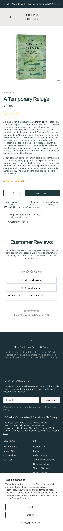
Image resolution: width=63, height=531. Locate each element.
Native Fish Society (38, 428)
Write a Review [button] (33, 280)
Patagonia (8, 92)
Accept (30, 507)
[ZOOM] (58, 80)
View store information (17, 222)
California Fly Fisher (19, 425)
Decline (30, 515)
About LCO (9, 451)
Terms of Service (41, 468)
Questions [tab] (33, 295)
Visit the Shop (10, 447)
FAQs (36, 451)
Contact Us (39, 447)
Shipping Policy (41, 464)
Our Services (9, 455)
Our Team (8, 460)
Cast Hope (22, 428)
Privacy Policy (18, 498)
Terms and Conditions (44, 460)
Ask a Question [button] (33, 288)
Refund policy (40, 472)
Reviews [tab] (12, 295)
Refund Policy (40, 455)
